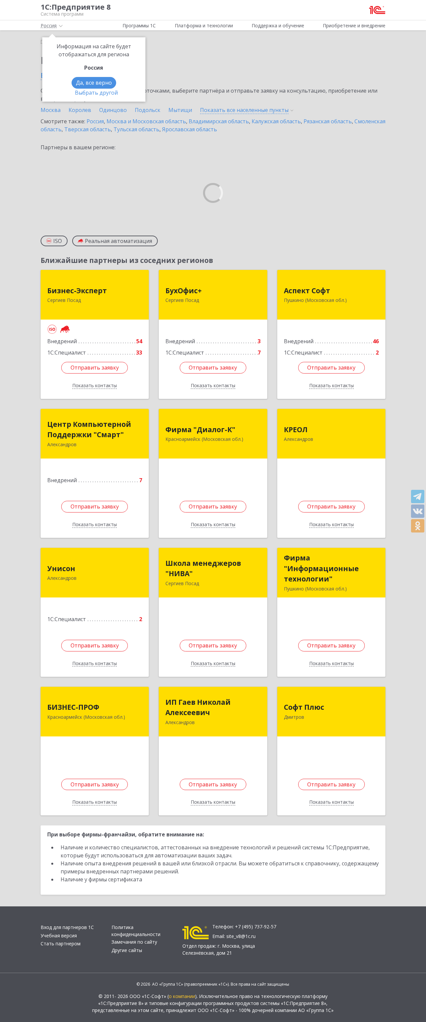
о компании (182, 996)
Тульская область (136, 129)
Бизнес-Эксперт (77, 290)
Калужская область (276, 121)
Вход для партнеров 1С (67, 927)
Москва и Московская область (146, 121)
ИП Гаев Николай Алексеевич (198, 707)
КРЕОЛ (296, 429)
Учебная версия (59, 935)
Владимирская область (219, 121)
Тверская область (87, 129)
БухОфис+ (183, 290)
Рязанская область (328, 121)
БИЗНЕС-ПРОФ (73, 707)
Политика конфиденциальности (135, 930)
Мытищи (180, 110)
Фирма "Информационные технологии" (321, 568)
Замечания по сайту (134, 942)
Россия (95, 121)
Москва (51, 110)
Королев (80, 110)
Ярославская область (189, 129)
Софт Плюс (304, 707)
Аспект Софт (307, 290)
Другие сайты (126, 950)
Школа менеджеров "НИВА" (203, 568)
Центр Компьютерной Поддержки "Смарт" (89, 430)
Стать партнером (61, 943)
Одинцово (113, 110)
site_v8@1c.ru (241, 936)
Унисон (61, 568)
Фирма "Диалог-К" (200, 429)
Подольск (147, 110)
